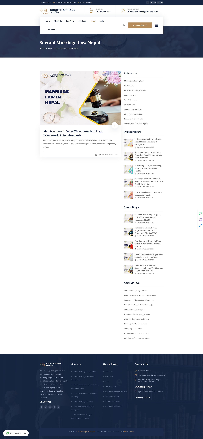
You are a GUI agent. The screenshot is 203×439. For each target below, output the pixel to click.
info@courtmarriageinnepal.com (65, 2)
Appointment (139, 25)
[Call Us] (200, 225)
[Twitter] (151, 2)
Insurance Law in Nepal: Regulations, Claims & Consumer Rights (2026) (146, 230)
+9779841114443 (45, 2)
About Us (58, 21)
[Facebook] (147, 2)
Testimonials (110, 386)
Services (82, 21)
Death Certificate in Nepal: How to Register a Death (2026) (149, 255)
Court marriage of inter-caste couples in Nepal (148, 193)
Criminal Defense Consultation (137, 338)
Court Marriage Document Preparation (83, 378)
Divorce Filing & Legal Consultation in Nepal (81, 416)
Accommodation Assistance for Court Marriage (85, 386)
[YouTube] (161, 2)
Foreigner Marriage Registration (137, 314)
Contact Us (51, 29)
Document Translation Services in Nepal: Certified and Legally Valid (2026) (149, 268)
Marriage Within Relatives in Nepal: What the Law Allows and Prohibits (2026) (149, 181)
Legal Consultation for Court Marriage (84, 395)
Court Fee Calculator (113, 406)
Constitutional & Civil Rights (136, 124)
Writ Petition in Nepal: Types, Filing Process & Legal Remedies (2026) (148, 217)
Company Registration (133, 328)
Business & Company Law (135, 90)
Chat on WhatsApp (18, 433)
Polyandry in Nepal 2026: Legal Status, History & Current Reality (149, 168)
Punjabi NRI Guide (112, 401)
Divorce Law (129, 86)
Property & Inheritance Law (135, 324)
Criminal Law (129, 105)
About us (109, 371)
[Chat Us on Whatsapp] (200, 213)
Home (47, 21)
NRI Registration (112, 396)
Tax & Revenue (130, 100)
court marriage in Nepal (50, 391)
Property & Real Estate (133, 119)
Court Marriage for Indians (116, 391)
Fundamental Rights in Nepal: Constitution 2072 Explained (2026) (148, 244)
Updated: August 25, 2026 (145, 147)
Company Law (130, 95)
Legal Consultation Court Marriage (138, 305)
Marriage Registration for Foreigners (82, 408)
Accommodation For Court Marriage (139, 300)
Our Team (70, 21)
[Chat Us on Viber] (200, 219)
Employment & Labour (133, 114)
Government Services (133, 109)
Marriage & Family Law (133, 81)
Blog (93, 21)
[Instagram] (154, 2)
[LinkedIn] (158, 2)
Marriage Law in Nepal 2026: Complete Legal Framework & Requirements (73, 133)
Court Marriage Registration (135, 290)
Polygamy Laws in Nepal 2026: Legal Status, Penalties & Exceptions (148, 142)
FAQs (101, 21)
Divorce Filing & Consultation (136, 319)
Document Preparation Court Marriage (140, 295)
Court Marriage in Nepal (134, 309)
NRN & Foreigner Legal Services (137, 333)
